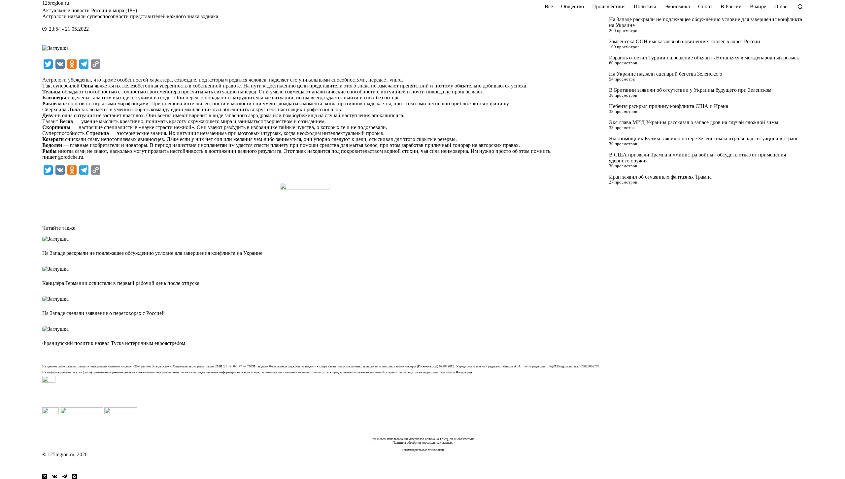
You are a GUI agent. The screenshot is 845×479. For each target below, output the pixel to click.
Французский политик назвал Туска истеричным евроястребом (113, 343)
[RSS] (74, 476)
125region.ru (55, 3)
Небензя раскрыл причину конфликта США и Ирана (668, 106)
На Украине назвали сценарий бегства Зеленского (665, 74)
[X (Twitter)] (44, 476)
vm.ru (395, 80)
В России (731, 6)
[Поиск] (800, 6)
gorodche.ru (70, 157)
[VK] (54, 476)
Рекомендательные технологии (423, 450)
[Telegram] (64, 476)
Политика (645, 6)
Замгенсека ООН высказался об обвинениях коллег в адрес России (684, 41)
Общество (572, 6)
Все (549, 6)
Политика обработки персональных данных (422, 442)
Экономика (677, 6)
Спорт (705, 6)
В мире (758, 6)
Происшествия (608, 6)
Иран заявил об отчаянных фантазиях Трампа (660, 177)
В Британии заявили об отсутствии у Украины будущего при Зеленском (690, 90)
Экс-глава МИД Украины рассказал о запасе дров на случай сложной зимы (693, 122)
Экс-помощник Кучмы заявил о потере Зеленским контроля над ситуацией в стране (703, 138)
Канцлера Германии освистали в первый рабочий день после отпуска (120, 283)
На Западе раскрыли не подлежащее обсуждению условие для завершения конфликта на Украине (152, 253)
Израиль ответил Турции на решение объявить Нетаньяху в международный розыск (704, 57)
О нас (780, 6)
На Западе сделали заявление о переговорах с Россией (103, 313)
